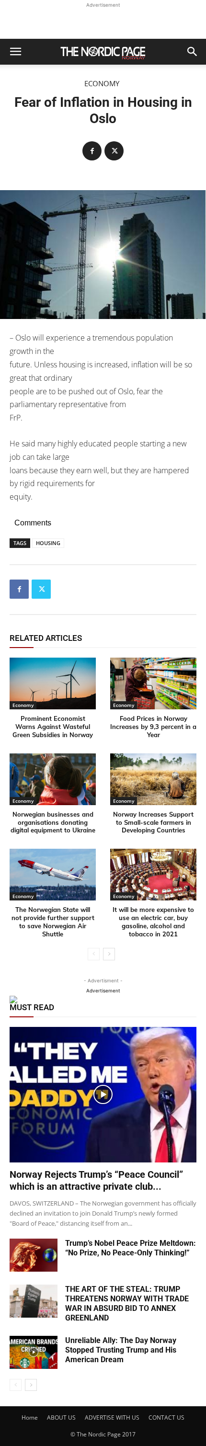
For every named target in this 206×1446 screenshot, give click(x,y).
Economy (101, 83)
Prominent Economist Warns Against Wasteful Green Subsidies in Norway (52, 727)
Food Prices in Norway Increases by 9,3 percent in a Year (153, 727)
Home (30, 1417)
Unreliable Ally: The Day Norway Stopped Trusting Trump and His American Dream (120, 1350)
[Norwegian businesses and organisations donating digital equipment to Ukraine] (53, 779)
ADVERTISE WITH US (112, 1417)
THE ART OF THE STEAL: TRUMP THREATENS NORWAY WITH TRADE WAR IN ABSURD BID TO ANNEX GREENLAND (127, 1303)
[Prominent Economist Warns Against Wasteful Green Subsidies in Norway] (53, 683)
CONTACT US (166, 1417)
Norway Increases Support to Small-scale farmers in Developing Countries (153, 822)
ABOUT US (61, 1417)
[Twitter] (114, 150)
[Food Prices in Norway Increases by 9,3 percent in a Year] (153, 683)
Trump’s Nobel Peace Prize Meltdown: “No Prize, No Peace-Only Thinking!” (130, 1248)
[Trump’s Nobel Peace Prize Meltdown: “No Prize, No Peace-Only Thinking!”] (33, 1255)
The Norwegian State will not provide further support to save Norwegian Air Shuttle (52, 922)
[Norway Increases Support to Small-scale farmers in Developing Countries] (153, 779)
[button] (15, 52)
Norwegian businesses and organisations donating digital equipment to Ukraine (53, 822)
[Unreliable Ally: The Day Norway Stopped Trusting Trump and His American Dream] (33, 1352)
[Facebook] (92, 150)
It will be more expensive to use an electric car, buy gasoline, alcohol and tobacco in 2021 (153, 922)
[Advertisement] (103, 22)
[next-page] (109, 954)
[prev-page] (94, 954)
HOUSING (48, 543)
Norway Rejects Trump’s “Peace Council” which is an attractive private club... (96, 1180)
